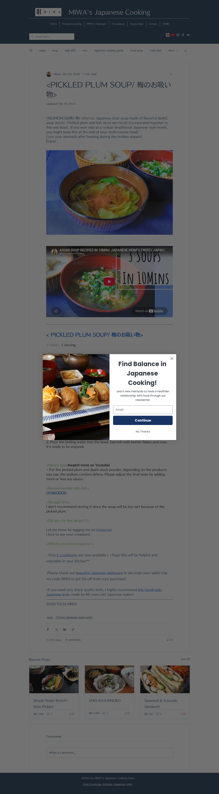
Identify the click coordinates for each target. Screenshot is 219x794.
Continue (143, 420)
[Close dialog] (172, 359)
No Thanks (143, 432)
